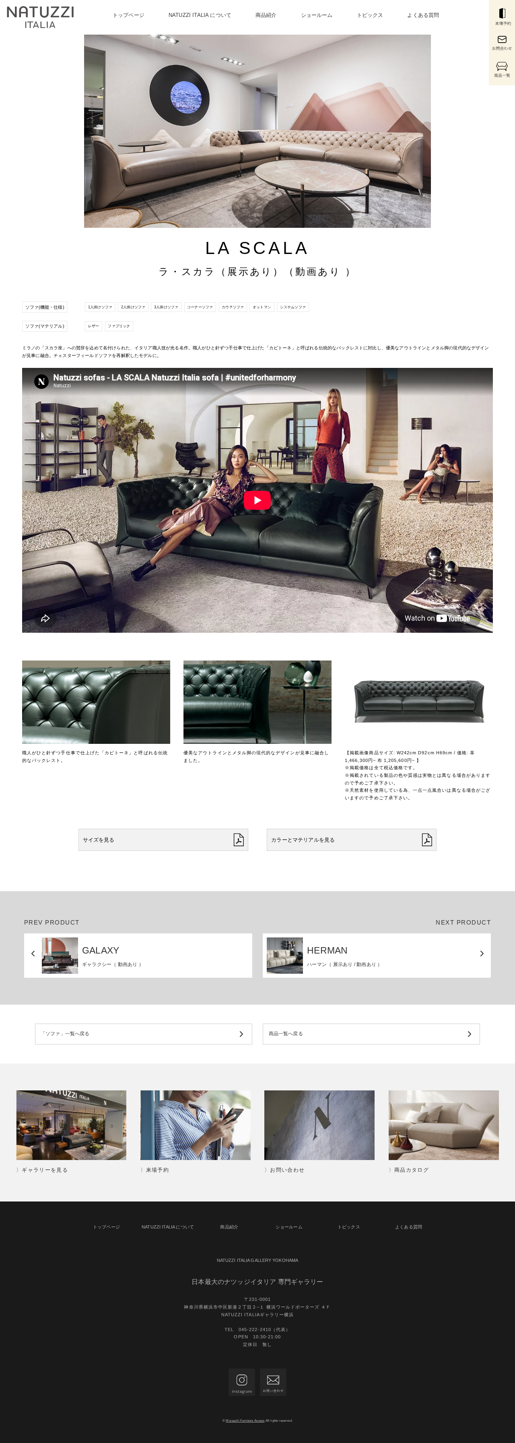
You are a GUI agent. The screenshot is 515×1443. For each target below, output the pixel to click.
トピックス (370, 15)
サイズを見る (99, 840)
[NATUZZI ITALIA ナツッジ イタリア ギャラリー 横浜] (40, 17)
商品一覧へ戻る (286, 1033)
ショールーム (317, 15)
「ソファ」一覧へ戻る (65, 1033)
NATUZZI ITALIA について (200, 15)
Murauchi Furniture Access (245, 1420)
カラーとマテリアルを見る (303, 840)
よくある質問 (423, 15)
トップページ (128, 15)
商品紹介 (266, 15)
